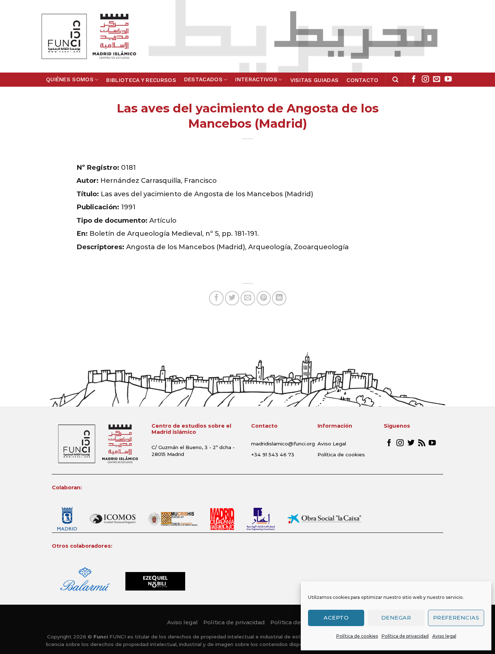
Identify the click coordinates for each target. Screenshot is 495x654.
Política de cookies (357, 636)
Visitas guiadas (314, 80)
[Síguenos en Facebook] (413, 79)
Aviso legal (444, 636)
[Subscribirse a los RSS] (421, 443)
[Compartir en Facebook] (216, 298)
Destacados (203, 79)
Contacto (362, 80)
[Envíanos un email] (436, 79)
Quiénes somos (69, 79)
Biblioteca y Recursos (141, 80)
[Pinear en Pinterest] (264, 298)
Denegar (396, 617)
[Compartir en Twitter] (232, 298)
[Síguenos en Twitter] (411, 443)
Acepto (336, 617)
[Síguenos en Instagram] (425, 79)
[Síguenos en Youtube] (448, 79)
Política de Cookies (297, 622)
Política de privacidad (405, 636)
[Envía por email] (248, 298)
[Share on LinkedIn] (279, 298)
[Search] (395, 80)
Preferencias (456, 617)
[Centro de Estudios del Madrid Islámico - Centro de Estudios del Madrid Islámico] (88, 36)
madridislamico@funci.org (283, 444)
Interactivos (256, 79)
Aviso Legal (331, 444)
